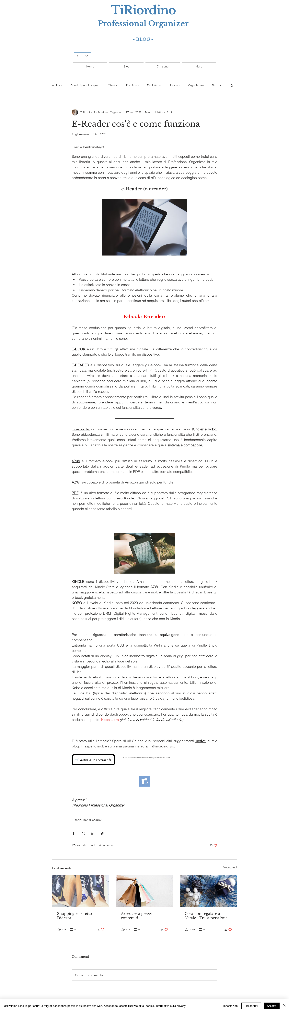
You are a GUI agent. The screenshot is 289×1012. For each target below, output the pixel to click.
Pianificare (132, 85)
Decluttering (154, 85)
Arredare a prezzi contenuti (136, 915)
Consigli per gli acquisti (85, 85)
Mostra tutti (230, 867)
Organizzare (196, 85)
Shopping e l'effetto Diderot (74, 915)
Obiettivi (113, 85)
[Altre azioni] (215, 112)
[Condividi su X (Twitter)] (83, 833)
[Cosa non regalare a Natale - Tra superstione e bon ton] (208, 891)
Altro (214, 85)
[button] (232, 85)
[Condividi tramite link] (102, 833)
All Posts (57, 85)
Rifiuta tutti (251, 1006)
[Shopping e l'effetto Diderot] (80, 891)
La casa (175, 85)
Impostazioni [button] (230, 1006)
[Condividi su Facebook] (73, 833)
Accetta (271, 1006)
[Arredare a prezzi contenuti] (144, 891)
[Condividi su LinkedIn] (93, 833)
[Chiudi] (284, 1006)
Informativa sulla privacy (171, 1006)
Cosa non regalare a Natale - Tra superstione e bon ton (207, 915)
